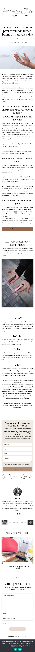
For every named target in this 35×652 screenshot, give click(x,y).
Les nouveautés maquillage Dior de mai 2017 (17, 567)
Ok (15, 649)
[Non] (33, 646)
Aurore (17, 499)
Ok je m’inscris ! (17, 469)
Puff (15, 212)
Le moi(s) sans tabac (17, 229)
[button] (12, 577)
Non (20, 649)
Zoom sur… (17, 23)
